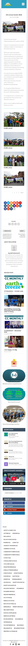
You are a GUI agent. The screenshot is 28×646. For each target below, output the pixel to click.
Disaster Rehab (10, 567)
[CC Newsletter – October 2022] (14, 282)
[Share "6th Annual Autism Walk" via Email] (18, 224)
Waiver (20, 625)
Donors (7, 576)
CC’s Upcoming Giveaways (13, 434)
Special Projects (12, 446)
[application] (14, 478)
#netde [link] (16, 84)
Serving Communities (13, 437)
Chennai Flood (9, 548)
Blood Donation (10, 539)
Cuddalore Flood (10, 561)
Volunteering (9, 625)
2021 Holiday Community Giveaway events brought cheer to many (12, 310)
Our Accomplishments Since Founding (15, 442)
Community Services (11, 554)
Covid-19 (7, 557)
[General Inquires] (6, 464)
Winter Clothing (10, 631)
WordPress (14, 642)
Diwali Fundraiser (11, 570)
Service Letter (9, 616)
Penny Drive (18, 606)
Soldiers (19, 619)
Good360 (7, 582)
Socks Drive (8, 619)
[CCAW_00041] (14, 165)
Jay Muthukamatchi (14, 253)
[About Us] (6, 457)
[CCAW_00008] (14, 126)
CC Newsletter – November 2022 (12, 331)
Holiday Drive (9, 588)
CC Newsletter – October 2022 (13, 291)
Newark (7, 606)
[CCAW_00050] (14, 185)
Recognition (9, 609)
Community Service (11, 551)
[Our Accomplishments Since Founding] (6, 442)
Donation (16, 451)
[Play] (5, 483)
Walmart (8, 628)
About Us (11, 456)
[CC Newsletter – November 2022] (14, 322)
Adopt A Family (10, 530)
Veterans (8, 622)
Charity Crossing (18, 444)
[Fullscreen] (23, 483)
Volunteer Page (19, 446)
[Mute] (21, 483)
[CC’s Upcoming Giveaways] (6, 434)
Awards (16, 533)
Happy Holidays (10, 585)
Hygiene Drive (9, 591)
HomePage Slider (12, 445)
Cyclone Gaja (9, 564)
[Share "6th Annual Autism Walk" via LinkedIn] (15, 224)
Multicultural (10, 603)
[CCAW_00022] (14, 146)
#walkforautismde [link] (9, 84)
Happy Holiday (18, 582)
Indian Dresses (9, 594)
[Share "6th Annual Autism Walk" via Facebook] (9, 224)
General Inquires (14, 463)
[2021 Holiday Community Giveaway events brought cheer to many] (14, 301)
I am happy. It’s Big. (10, 350)
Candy (15, 542)
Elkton (16, 576)
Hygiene (20, 588)
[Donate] (6, 451)
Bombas (7, 542)
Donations (18, 573)
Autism (7, 533)
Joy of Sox (8, 597)
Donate (11, 450)
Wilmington (19, 628)
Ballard (7, 536)
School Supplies (10, 613)
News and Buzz (20, 445)
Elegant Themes (13, 640)
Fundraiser (13, 452)
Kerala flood (9, 600)
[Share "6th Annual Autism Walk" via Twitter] (12, 224)
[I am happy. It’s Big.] (14, 342)
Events (7, 579)
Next (22, 192)
